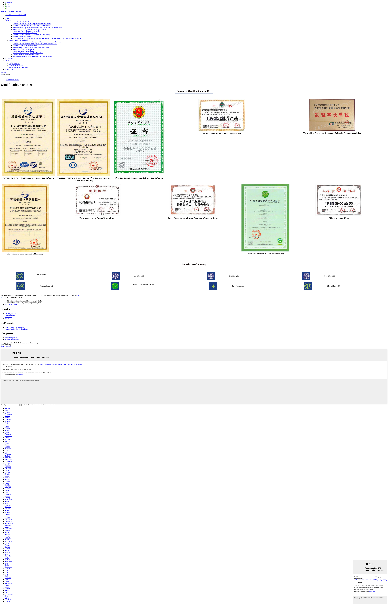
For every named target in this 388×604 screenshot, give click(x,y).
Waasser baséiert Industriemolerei (19, 40)
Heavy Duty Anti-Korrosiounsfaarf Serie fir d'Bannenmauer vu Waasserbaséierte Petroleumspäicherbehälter (47, 38)
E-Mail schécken (6, 346)
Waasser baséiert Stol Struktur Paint (20, 22)
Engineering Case (14, 64)
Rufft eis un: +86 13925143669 (11, 11)
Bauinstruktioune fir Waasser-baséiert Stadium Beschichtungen (33, 56)
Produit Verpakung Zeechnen (18, 67)
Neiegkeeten (9, 58)
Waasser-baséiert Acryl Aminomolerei (25, 45)
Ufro (77, 296)
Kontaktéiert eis (10, 69)
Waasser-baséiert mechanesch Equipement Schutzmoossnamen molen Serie (37, 42)
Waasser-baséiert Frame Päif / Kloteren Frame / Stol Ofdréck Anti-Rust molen (37, 27)
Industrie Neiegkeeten (12, 339)
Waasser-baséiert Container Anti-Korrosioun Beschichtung (31, 34)
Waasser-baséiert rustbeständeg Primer (25, 33)
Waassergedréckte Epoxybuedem (23, 49)
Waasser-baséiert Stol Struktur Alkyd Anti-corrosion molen (31, 25)
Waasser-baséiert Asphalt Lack (22, 36)
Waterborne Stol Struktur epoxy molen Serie (27, 31)
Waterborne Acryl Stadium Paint (23, 51)
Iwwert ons (8, 62)
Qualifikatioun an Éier (16, 65)
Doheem (7, 18)
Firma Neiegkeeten (11, 337)
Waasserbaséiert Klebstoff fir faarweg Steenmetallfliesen (31, 47)
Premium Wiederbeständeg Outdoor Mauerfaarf (28, 53)
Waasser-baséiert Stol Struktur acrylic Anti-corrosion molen (32, 24)
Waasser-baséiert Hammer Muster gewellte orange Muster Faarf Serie (35, 44)
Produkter (8, 20)
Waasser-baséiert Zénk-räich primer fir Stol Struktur (29, 29)
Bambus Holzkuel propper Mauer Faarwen (26, 55)
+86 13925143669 (11, 304)
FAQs (7, 60)
